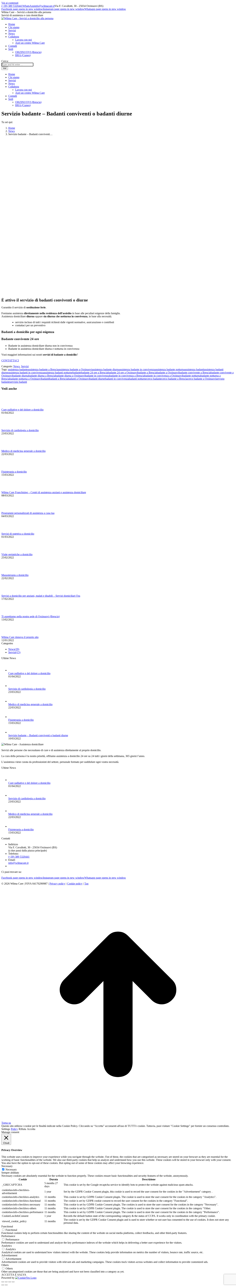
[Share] (6, 1281)
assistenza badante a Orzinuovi (75, 369)
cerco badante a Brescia (174, 378)
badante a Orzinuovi (168, 372)
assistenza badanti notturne (58, 372)
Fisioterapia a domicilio (14, 471)
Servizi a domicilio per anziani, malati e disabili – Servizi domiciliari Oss (40, 595)
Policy (14, 1129)
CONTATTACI (10, 360)
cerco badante (154, 378)
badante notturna (191, 375)
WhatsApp (28, 5)
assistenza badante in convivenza (137, 369)
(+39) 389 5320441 (12, 5)
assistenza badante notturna (170, 369)
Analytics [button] (6, 1245)
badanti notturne (138, 378)
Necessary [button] (7, 1166)
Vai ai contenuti (9, 2)
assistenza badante (18, 369)
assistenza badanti (194, 369)
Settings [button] (5, 1129)
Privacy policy (57, 883)
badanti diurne (97, 378)
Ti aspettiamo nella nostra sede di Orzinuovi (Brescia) (30, 616)
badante (77, 372)
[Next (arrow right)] (6, 1284)
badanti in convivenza (117, 378)
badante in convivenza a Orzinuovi (163, 375)
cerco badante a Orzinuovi (201, 378)
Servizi (25, 366)
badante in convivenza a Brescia (126, 375)
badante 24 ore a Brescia (94, 372)
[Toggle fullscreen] (9, 1281)
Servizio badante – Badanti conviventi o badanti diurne (38, 735)
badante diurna (20, 375)
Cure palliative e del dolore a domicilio (22, 409)
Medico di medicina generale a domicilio (23, 451)
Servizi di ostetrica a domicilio (17, 533)
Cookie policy (74, 883)
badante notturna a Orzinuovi (25, 378)
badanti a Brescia (58, 378)
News (16, 366)
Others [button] (5, 1265)
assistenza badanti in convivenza (26, 372)
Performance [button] (8, 1236)
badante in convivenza (97, 375)
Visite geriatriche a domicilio (16, 554)
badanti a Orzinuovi (78, 378)
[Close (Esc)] (2, 1281)
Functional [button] (7, 1226)
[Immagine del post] (10, 406)
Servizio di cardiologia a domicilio (20, 430)
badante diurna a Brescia (42, 375)
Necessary (11, 1169)
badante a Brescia (147, 372)
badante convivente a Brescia (195, 372)
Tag (86, 883)
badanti (45, 378)
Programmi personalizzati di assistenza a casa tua (27, 513)
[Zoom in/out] (13, 1281)
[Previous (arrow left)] (2, 1284)
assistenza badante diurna (105, 369)
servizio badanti (18, 381)
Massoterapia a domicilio (15, 575)
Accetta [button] (31, 1129)
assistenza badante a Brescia (43, 369)
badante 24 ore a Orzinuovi (123, 372)
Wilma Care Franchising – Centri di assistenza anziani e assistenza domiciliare (43, 492)
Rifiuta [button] (22, 1129)
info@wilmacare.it (44, 5)
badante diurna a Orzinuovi (70, 375)
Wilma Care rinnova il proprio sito (20, 637)
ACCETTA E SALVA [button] (13, 1274)
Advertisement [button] (9, 1255)
